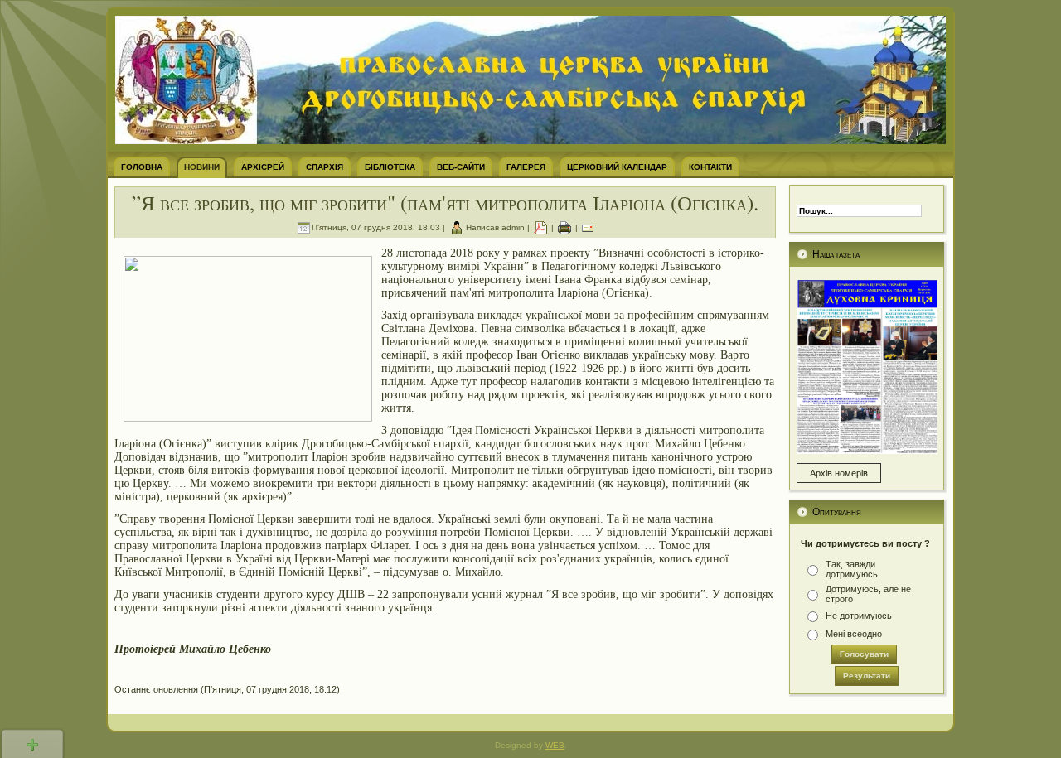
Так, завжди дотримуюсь (852, 569)
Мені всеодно (854, 634)
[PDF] (540, 227)
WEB (554, 745)
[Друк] (564, 227)
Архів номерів (839, 473)
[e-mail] (587, 227)
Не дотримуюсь (859, 615)
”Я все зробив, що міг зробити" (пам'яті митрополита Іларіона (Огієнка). (445, 202)
